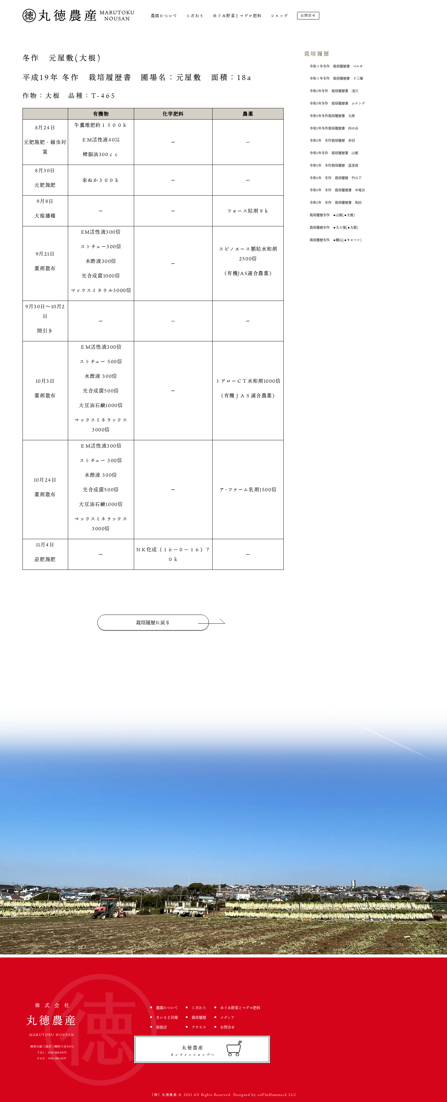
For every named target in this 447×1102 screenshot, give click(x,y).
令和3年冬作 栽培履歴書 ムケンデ (337, 103)
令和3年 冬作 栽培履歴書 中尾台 (337, 190)
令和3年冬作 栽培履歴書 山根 (334, 152)
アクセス (199, 1027)
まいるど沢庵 (167, 1017)
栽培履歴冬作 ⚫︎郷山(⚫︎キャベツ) (336, 239)
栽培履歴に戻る (153, 622)
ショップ (279, 15)
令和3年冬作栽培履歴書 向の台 (334, 128)
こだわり (195, 15)
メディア (227, 1017)
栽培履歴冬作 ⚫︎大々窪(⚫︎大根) (334, 227)
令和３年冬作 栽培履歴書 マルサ (336, 66)
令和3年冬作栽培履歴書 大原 (332, 115)
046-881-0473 (57, 1052)
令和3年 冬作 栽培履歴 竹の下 (336, 177)
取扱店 (161, 1027)
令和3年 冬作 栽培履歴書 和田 (336, 202)
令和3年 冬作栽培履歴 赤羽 (332, 140)
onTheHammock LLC (277, 1094)
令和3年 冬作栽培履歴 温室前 (334, 165)
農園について (164, 15)
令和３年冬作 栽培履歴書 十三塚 (336, 78)
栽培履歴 (199, 1017)
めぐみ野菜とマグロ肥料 (237, 15)
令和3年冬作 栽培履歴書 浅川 (334, 90)
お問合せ (308, 15)
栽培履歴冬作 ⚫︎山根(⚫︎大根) (332, 215)
